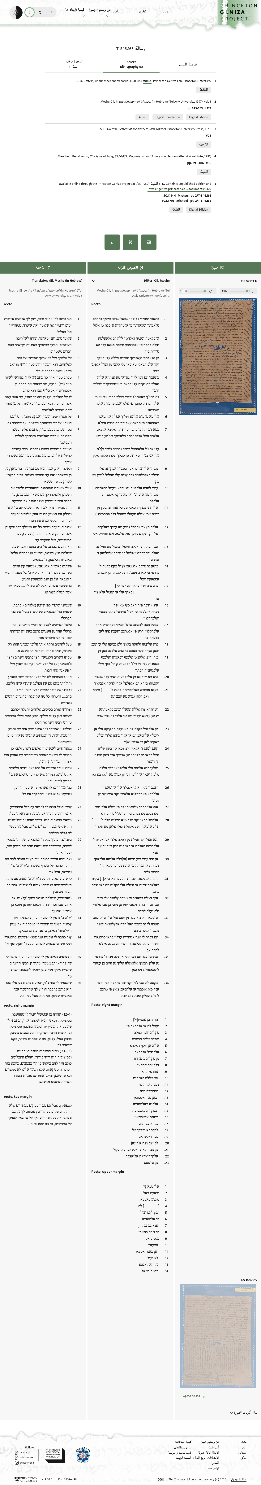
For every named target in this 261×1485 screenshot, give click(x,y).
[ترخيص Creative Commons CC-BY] (161, 1479)
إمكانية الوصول (238, 1479)
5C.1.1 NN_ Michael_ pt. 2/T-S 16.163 (187, 196)
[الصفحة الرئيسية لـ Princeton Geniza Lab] (80, 1455)
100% (224, 291)
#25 (208, 136)
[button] (239, 14)
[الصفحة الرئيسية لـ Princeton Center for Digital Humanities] (51, 1455)
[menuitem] (172, 13)
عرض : (197, 1396)
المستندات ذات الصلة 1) (74, 64)
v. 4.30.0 (47, 1479)
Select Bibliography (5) (131, 64)
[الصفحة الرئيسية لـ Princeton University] (26, 1479)
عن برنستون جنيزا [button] (100, 10)
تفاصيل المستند (188, 64)
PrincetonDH (26, 1457)
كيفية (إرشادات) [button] (74, 10)
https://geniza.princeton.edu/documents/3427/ (179, 189)
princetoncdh (27, 1462)
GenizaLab (25, 1452)
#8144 (147, 81)
